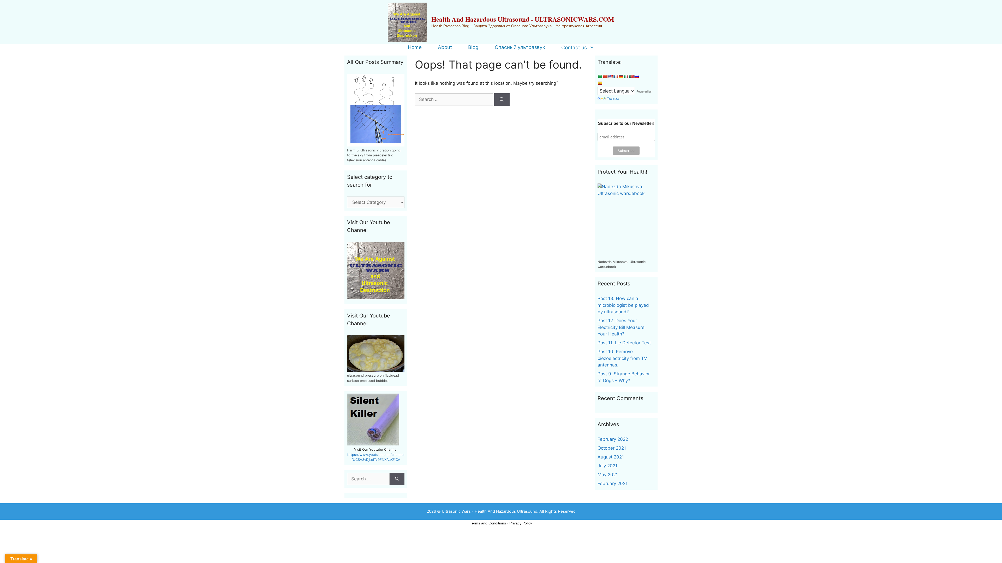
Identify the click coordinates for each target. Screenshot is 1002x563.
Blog (473, 47)
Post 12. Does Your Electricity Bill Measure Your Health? (621, 327)
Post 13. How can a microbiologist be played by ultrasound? (623, 305)
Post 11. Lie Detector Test (624, 342)
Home (415, 47)
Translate (613, 98)
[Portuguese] (631, 76)
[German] (620, 76)
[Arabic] (600, 76)
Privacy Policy (520, 523)
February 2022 (613, 439)
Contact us (574, 47)
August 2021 (611, 457)
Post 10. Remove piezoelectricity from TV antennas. (622, 358)
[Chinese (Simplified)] (605, 76)
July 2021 (607, 465)
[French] (615, 76)
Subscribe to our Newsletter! (626, 123)
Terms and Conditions (488, 523)
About (445, 47)
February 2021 (613, 483)
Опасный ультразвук (520, 47)
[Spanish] (600, 83)
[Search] (502, 99)
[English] (610, 76)
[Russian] (636, 76)
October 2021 (612, 448)
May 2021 (608, 474)
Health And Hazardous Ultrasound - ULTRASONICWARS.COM (522, 19)
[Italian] (626, 76)
